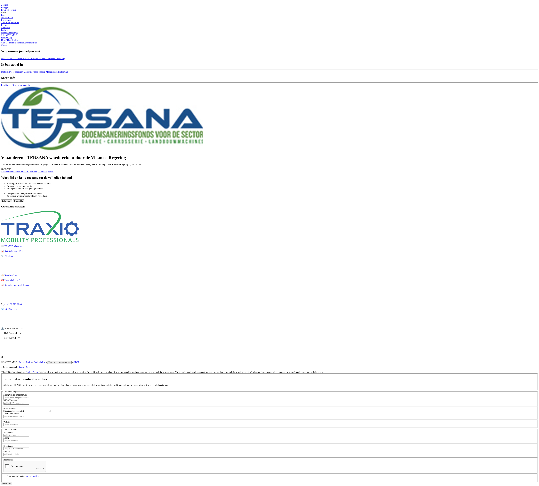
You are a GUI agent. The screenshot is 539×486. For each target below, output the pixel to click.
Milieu (50, 171)
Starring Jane (24, 367)
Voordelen (5, 27)
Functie (6, 451)
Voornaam (7, 432)
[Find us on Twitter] (2, 357)
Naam (6, 438)
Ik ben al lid (18, 201)
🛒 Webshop (7, 256)
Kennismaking (10, 275)
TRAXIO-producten (10, 22)
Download (42, 171)
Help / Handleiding (9, 40)
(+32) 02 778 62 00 (13, 304)
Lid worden (6, 20)
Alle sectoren (7, 171)
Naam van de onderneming (15, 395)
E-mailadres (8, 446)
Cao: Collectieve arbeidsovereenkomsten (19, 42)
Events (4, 25)
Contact (4, 45)
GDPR (76, 362)
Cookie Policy (32, 372)
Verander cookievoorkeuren (59, 362)
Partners (4, 30)
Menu (3, 12)
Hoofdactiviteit (10, 408)
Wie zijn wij (6, 37)
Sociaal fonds (7, 17)
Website (6, 422)
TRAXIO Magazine (13, 246)
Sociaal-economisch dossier (16, 285)
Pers (3, 15)
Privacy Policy (25, 362)
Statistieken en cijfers (13, 251)
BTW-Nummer (10, 400)
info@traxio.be (11, 309)
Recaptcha (8, 460)
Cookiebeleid (39, 362)
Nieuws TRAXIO (21, 171)
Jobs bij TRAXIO (9, 35)
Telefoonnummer (11, 413)
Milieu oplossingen (9, 32)
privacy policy (32, 476)
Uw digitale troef (12, 280)
